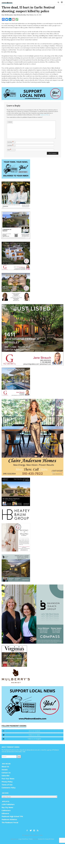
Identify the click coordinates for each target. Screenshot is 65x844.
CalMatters (6, 810)
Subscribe (5, 776)
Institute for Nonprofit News (46, 839)
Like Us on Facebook (34, 731)
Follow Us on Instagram (34, 739)
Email (9, 149)
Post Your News (8, 779)
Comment (10, 122)
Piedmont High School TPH (12, 816)
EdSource (5, 813)
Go (19, 757)
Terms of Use (7, 785)
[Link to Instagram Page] (34, 829)
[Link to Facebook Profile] (27, 829)
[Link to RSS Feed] (37, 829)
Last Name (10, 145)
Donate (5, 770)
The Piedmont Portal (10, 822)
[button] (58, 2)
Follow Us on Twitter (34, 735)
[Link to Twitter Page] (31, 829)
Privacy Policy (7, 782)
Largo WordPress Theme (25, 839)
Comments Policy (44, 115)
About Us (5, 767)
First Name (10, 142)
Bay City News (7, 807)
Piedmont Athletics (9, 819)
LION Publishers (8, 804)
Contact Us (6, 773)
